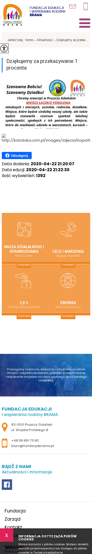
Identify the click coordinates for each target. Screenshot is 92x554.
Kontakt (13, 527)
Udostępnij (19, 156)
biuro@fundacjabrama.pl (75, 5)
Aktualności (43, 40)
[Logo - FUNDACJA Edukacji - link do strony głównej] (34, 15)
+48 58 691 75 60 (87, 6)
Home (29, 40)
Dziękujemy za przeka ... (71, 40)
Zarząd (12, 519)
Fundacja (15, 511)
